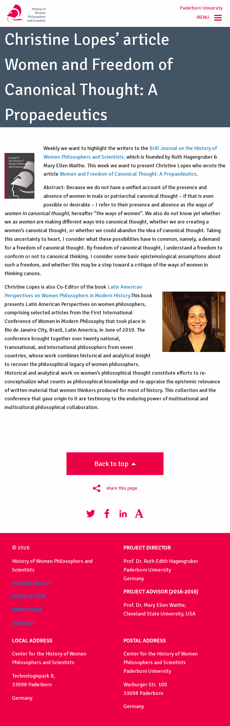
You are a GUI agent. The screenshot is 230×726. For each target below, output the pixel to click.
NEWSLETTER (28, 596)
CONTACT (23, 623)
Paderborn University (201, 8)
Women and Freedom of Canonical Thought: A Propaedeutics (128, 174)
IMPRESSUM (26, 609)
